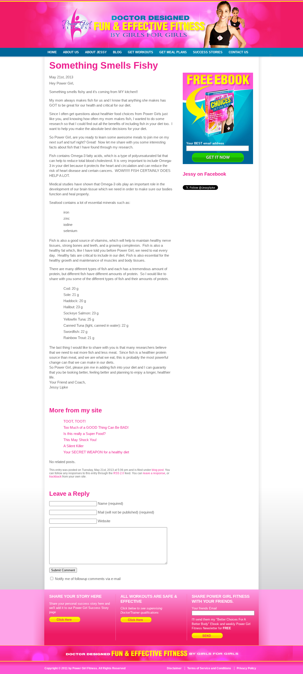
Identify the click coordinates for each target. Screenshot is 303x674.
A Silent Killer (73, 446)
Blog (117, 52)
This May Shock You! (80, 440)
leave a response (154, 473)
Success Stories (208, 52)
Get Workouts (140, 52)
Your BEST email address (205, 143)
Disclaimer (174, 668)
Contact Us (238, 52)
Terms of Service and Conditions (209, 668)
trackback (55, 476)
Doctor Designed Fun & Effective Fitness (131, 28)
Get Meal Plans (173, 52)
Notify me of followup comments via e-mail (87, 579)
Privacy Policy (246, 668)
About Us (71, 52)
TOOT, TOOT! (74, 421)
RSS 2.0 (118, 473)
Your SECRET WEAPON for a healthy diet (96, 452)
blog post (158, 470)
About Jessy (96, 52)
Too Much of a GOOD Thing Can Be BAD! (96, 427)
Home (52, 52)
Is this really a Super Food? (84, 434)
